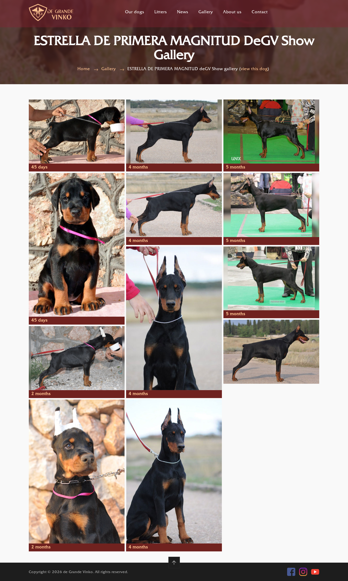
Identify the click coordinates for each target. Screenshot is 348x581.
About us (232, 12)
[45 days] (77, 131)
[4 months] (174, 131)
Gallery (205, 12)
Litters (160, 12)
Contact (260, 12)
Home (83, 69)
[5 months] (271, 131)
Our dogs (134, 12)
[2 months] (77, 358)
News (182, 12)
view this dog (254, 69)
